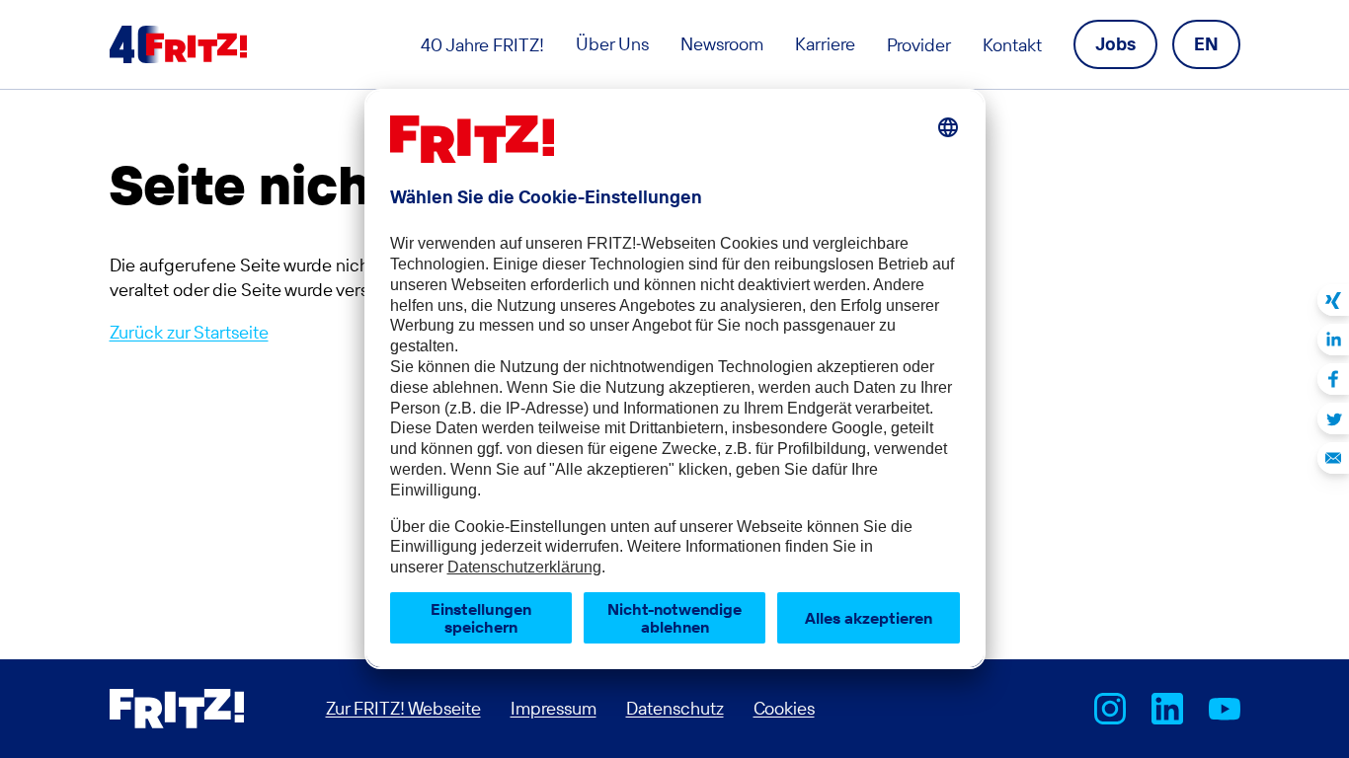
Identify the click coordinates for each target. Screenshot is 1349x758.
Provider (919, 45)
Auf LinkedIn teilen (1333, 339)
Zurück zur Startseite (189, 332)
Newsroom (721, 44)
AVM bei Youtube (1224, 708)
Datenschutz (675, 708)
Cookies (784, 708)
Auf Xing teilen (1333, 300)
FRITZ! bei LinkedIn (1167, 708)
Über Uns (612, 44)
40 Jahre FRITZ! (482, 45)
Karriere (825, 44)
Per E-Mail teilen (1333, 458)
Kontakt (1012, 45)
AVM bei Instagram (1110, 708)
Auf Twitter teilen (1333, 418)
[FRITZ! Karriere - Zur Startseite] (178, 44)
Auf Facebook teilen (1333, 379)
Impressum (553, 708)
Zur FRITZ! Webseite (403, 708)
